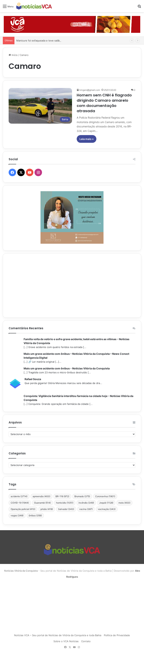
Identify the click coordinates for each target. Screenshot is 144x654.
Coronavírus (105, 496)
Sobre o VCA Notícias (66, 641)
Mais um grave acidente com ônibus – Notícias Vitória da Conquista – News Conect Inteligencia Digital (76, 355)
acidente (19, 496)
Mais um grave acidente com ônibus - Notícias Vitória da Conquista (67, 368)
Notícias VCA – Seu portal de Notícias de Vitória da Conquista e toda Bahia (57, 635)
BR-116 (62, 496)
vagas (17, 515)
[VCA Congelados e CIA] (72, 24)
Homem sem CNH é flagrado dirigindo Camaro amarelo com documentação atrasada (104, 103)
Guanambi (42, 502)
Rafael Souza (33, 379)
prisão (46, 509)
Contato (86, 641)
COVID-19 (20, 502)
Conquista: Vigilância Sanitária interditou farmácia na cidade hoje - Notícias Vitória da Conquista (78, 397)
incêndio (86, 502)
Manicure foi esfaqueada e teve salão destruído (44, 40)
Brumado (82, 496)
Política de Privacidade (117, 635)
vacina (86, 509)
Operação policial (23, 509)
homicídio (64, 502)
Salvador (66, 509)
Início (14, 54)
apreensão (41, 496)
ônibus (35, 515)
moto (124, 502)
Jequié (106, 502)
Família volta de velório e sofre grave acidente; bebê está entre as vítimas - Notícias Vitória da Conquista (76, 341)
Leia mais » (87, 139)
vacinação (107, 509)
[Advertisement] (72, 285)
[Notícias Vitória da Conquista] (34, 6)
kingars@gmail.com (90, 90)
